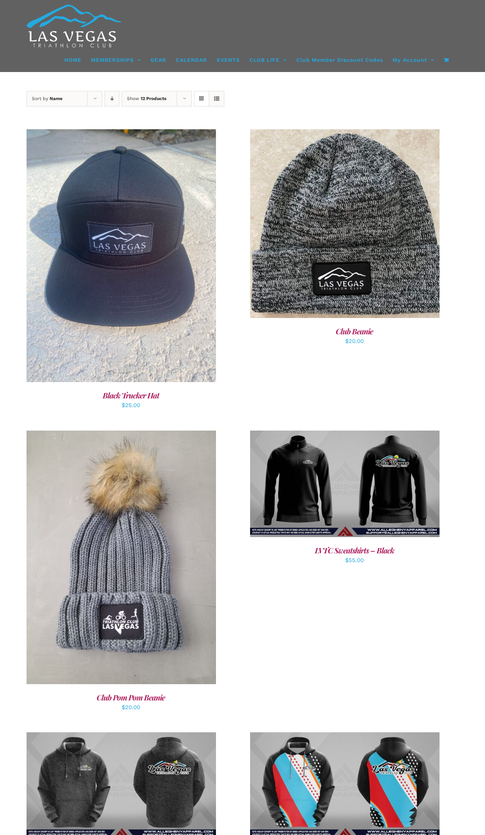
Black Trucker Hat (131, 395)
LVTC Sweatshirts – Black (354, 550)
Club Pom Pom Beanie (131, 697)
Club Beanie (354, 331)
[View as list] (216, 98)
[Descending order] (112, 99)
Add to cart (104, 257)
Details (145, 257)
